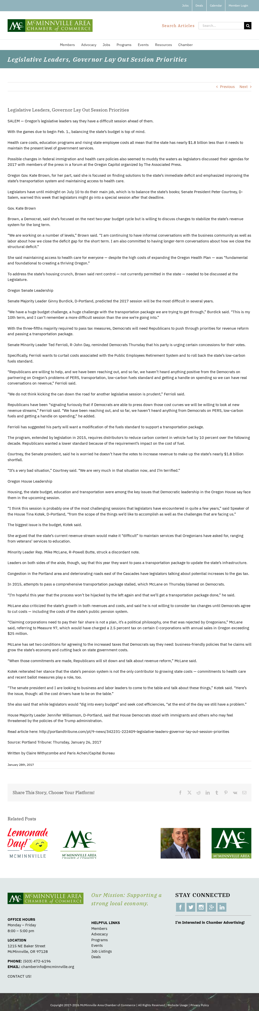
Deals (96, 956)
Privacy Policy (199, 1005)
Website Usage (177, 1005)
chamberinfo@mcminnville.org (47, 966)
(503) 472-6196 (37, 961)
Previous (227, 86)
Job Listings (101, 951)
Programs (99, 939)
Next (244, 86)
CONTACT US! (19, 976)
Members (99, 928)
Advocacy (99, 934)
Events (97, 945)
